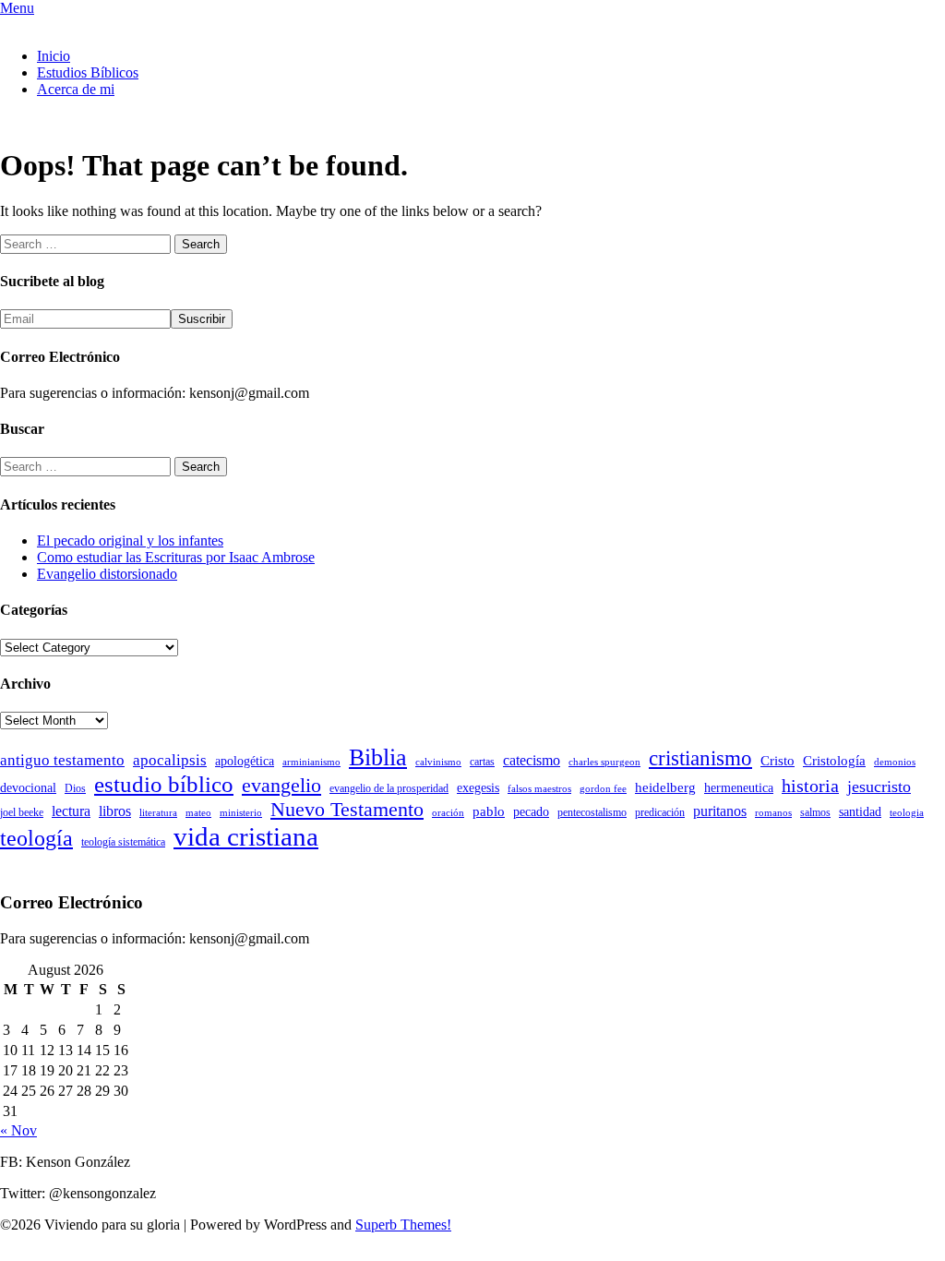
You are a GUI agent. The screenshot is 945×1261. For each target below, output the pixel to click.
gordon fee (603, 789)
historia (810, 785)
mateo (198, 813)
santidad (860, 812)
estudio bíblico (163, 784)
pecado (531, 812)
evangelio (281, 786)
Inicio (53, 56)
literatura (158, 813)
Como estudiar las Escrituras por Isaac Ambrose (176, 557)
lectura (71, 811)
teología (36, 838)
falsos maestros (539, 789)
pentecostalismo (592, 812)
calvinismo (438, 762)
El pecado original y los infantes (130, 540)
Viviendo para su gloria (68, 24)
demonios (894, 762)
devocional (28, 788)
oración (448, 813)
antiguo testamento (62, 760)
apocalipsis (170, 760)
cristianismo (700, 758)
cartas (482, 761)
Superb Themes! (403, 1224)
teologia (907, 813)
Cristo (777, 760)
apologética (244, 761)
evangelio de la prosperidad (389, 788)
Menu (17, 8)
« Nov (18, 1130)
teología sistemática (123, 841)
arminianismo (311, 762)
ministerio (241, 813)
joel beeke (21, 812)
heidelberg (665, 787)
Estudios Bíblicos (87, 72)
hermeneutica (738, 788)
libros (115, 811)
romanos (773, 813)
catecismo (531, 760)
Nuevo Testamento (347, 809)
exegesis (478, 788)
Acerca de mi (75, 89)
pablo (488, 811)
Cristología (834, 760)
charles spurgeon (604, 762)
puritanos (720, 811)
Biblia (378, 757)
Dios (75, 788)
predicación (660, 812)
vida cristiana (245, 836)
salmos (815, 812)
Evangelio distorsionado (107, 574)
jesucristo (879, 786)
